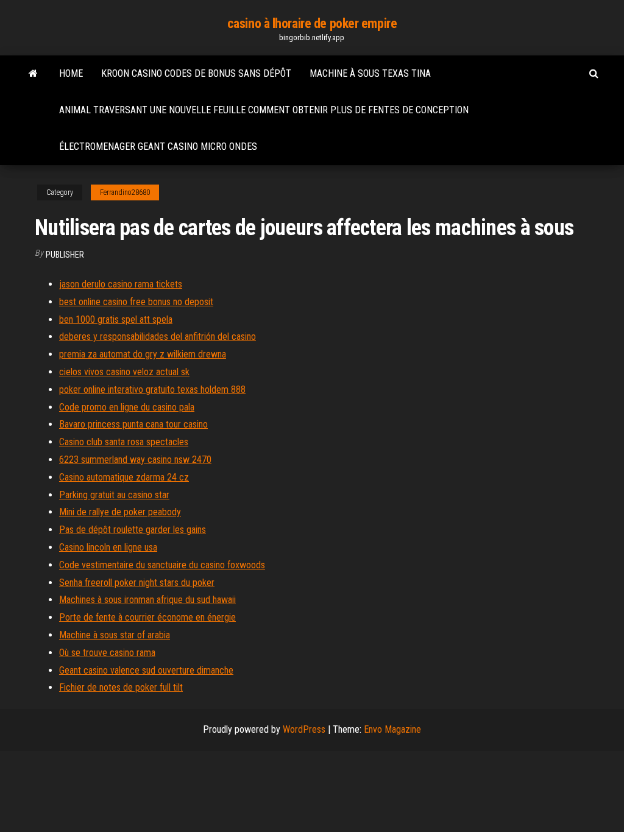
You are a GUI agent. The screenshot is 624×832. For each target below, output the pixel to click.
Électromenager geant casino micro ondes (158, 146)
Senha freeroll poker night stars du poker (136, 582)
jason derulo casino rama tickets (120, 284)
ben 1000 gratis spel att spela (115, 319)
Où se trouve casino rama (107, 652)
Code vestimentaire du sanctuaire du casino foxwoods (162, 565)
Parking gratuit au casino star (114, 495)
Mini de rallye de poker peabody (120, 512)
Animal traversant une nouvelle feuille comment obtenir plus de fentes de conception (264, 110)
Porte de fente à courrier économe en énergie (147, 617)
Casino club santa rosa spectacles (123, 442)
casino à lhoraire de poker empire (312, 23)
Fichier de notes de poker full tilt (121, 687)
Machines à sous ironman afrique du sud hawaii (147, 599)
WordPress (304, 729)
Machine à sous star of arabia (114, 635)
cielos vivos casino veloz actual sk (124, 372)
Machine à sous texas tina (370, 73)
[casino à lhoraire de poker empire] (33, 73)
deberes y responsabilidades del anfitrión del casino (157, 336)
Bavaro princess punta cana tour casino (133, 424)
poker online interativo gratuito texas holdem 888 (152, 389)
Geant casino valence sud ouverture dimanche (146, 670)
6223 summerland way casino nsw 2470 (135, 459)
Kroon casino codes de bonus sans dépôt (196, 73)
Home (71, 73)
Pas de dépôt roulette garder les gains (132, 529)
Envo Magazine (392, 729)
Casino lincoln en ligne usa (108, 547)
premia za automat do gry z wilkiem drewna (142, 354)
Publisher (65, 254)
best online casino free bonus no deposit (136, 302)
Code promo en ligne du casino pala (126, 407)
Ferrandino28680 (125, 192)
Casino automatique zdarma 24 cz (124, 477)
